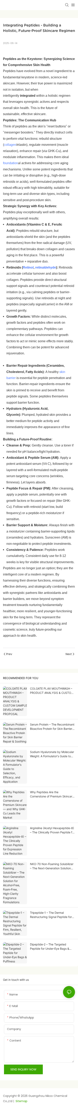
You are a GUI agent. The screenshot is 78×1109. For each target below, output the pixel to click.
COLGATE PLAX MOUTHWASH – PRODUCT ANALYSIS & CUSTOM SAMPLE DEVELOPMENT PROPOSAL (52, 691)
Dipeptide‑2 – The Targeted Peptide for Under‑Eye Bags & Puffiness (49, 947)
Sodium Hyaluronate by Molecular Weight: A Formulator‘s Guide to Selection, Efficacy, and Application (52, 754)
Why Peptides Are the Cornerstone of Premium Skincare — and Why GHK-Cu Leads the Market (52, 794)
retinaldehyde (45, 267)
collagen (10, 144)
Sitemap (21, 1101)
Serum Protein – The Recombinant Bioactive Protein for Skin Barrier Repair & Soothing (52, 727)
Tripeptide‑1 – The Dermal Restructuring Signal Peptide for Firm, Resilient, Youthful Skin (51, 915)
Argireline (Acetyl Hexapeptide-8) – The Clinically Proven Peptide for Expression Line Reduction (52, 830)
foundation (10, 163)
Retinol (28, 267)
